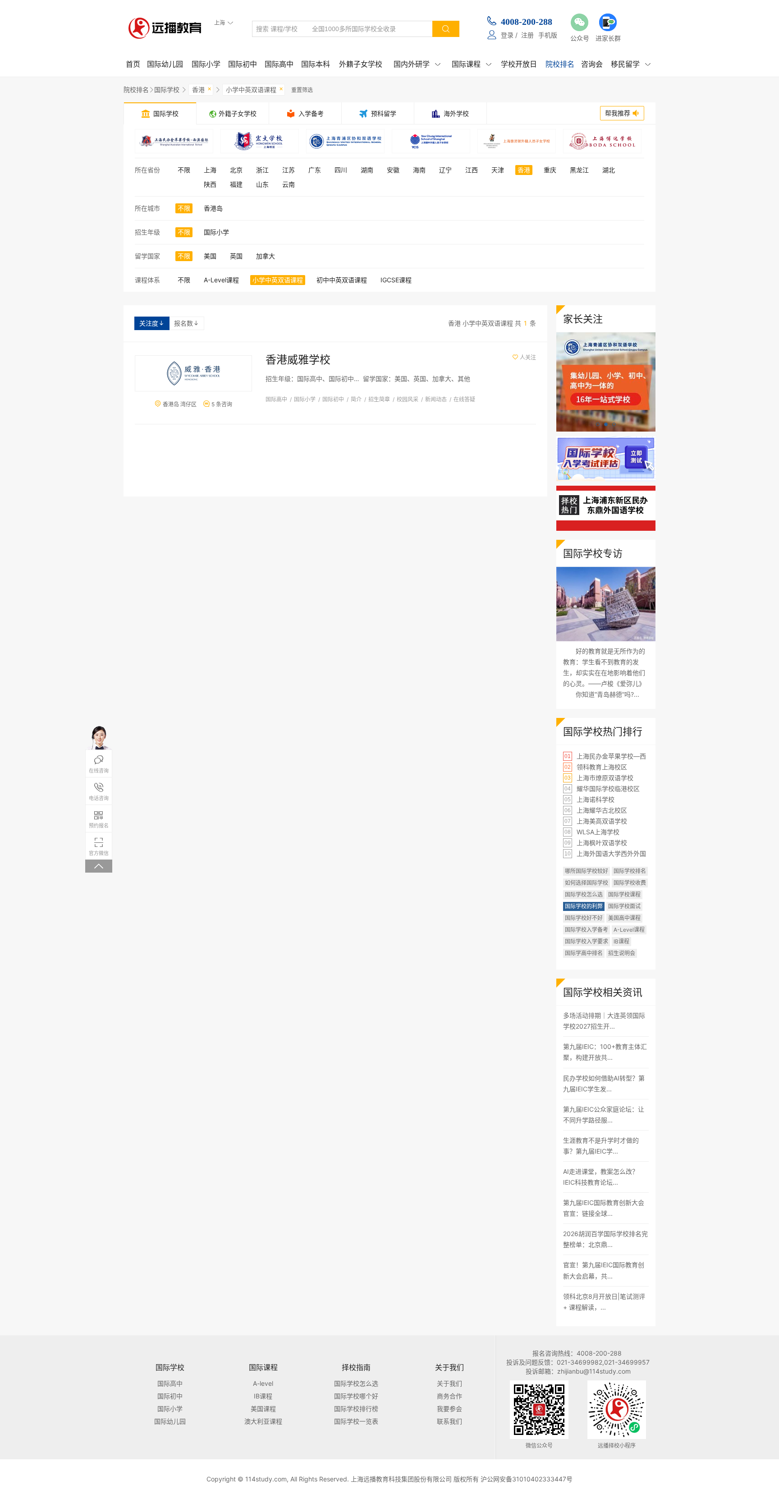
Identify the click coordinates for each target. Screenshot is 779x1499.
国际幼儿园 (165, 64)
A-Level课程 (221, 280)
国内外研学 (417, 64)
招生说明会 (621, 953)
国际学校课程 (624, 894)
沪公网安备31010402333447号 (527, 1479)
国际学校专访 (593, 553)
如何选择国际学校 (586, 882)
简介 (356, 399)
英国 (236, 256)
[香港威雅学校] (193, 373)
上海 (210, 170)
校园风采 (407, 399)
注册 (527, 35)
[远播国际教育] (167, 28)
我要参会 (449, 1408)
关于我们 (449, 1383)
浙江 (262, 170)
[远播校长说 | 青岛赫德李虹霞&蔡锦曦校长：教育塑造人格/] (605, 604)
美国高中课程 (624, 918)
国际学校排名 (630, 871)
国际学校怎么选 (584, 894)
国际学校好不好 (584, 918)
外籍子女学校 (360, 64)
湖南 (367, 170)
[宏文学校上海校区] (259, 141)
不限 (184, 170)
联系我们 (449, 1421)
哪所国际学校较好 (586, 871)
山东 (262, 184)
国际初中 (242, 64)
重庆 (550, 170)
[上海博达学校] (602, 141)
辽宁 (445, 170)
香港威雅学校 (298, 359)
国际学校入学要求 (586, 941)
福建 (236, 184)
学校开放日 (519, 64)
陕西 (210, 184)
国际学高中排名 (584, 953)
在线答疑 (464, 399)
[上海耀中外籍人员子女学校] (431, 141)
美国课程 (263, 1408)
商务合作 (449, 1396)
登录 (507, 35)
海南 (419, 170)
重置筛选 (302, 90)
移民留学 (631, 64)
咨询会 (592, 64)
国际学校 (166, 89)
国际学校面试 (624, 906)
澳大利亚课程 (263, 1421)
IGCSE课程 (396, 280)
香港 (201, 88)
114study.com (266, 1479)
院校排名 (559, 64)
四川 (341, 170)
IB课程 (621, 941)
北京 (236, 170)
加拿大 (265, 256)
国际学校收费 (630, 882)
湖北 (608, 170)
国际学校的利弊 (584, 906)
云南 (288, 184)
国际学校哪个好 (356, 1396)
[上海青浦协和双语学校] (605, 336)
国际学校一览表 (356, 1421)
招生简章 (379, 399)
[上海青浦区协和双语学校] (345, 141)
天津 (497, 170)
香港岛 (213, 208)
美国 (210, 256)
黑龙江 (579, 170)
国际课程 (471, 64)
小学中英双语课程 (254, 88)
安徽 (393, 170)
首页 (133, 64)
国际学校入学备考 (586, 929)
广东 (314, 170)
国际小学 (206, 64)
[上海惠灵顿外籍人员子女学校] (516, 141)
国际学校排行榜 (356, 1408)
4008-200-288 (526, 22)
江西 (471, 170)
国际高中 (279, 64)
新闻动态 (436, 399)
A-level (263, 1383)
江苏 (288, 170)
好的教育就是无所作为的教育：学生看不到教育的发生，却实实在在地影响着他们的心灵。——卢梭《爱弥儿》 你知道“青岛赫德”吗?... (604, 672)
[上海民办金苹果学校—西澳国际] (174, 141)
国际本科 (315, 64)
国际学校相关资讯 (602, 992)
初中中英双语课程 (341, 280)
